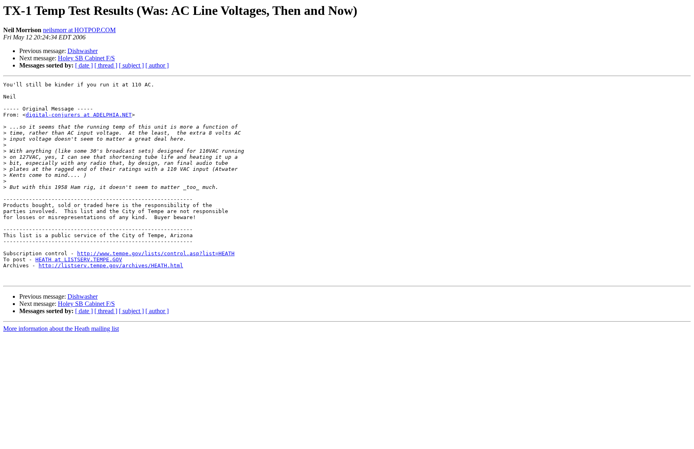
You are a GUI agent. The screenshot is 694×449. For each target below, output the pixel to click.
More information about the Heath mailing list (61, 328)
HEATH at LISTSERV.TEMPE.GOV (78, 259)
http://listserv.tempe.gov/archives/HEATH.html (111, 265)
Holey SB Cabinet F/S (86, 58)
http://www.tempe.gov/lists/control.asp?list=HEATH (156, 253)
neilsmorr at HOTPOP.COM (79, 30)
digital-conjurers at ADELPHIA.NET (79, 115)
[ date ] (84, 65)
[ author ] (157, 65)
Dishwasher (82, 50)
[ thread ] (105, 65)
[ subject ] (131, 65)
